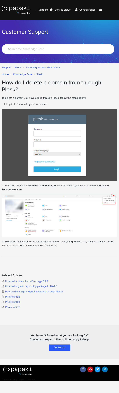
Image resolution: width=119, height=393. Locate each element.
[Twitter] (97, 369)
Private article (12, 296)
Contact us (60, 347)
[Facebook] (83, 369)
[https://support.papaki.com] (39, 371)
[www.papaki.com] (16, 10)
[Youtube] (90, 369)
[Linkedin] (105, 369)
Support (43, 9)
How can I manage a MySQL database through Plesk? (34, 291)
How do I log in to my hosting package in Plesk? (31, 286)
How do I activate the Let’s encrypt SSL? (26, 281)
